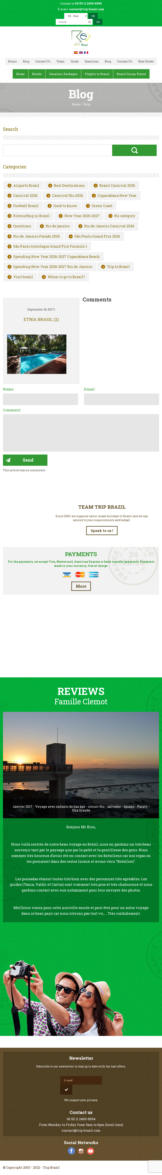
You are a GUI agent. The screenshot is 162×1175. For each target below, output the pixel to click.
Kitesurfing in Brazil (31, 216)
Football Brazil (26, 206)
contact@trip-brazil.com (86, 9)
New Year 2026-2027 (82, 216)
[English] (81, 52)
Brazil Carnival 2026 (117, 185)
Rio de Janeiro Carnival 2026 (109, 226)
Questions (22, 226)
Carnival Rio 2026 (67, 195)
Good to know (65, 206)
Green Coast (102, 206)
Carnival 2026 (25, 195)
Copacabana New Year (117, 195)
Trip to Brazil (118, 267)
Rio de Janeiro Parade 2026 (36, 236)
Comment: (12, 410)
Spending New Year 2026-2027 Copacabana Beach (56, 257)
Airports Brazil (26, 185)
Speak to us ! (102, 530)
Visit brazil (23, 277)
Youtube (90, 1151)
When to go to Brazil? (66, 277)
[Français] (86, 52)
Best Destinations (69, 185)
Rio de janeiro (58, 226)
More (81, 586)
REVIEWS (81, 691)
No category (124, 216)
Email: (89, 389)
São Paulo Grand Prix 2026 (97, 236)
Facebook (71, 1151)
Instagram (81, 1151)
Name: (8, 389)
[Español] (76, 52)
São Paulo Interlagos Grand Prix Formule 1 (50, 246)
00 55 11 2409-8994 (88, 3)
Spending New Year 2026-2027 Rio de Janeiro (52, 267)
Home (76, 104)
